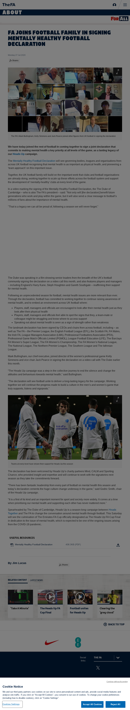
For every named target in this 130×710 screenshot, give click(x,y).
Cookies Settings (11, 704)
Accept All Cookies (92, 704)
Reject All (115, 704)
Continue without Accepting (117, 682)
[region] (65, 694)
